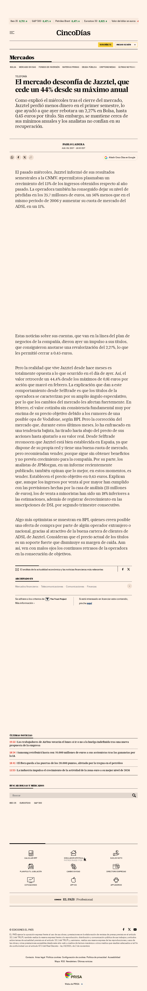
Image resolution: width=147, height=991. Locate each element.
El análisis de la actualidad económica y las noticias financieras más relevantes (61, 569)
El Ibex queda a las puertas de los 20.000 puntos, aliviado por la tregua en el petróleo (70, 763)
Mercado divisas (27, 67)
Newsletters (71, 961)
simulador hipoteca (73, 858)
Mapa (57, 961)
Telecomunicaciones (52, 586)
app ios (73, 885)
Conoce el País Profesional (74, 899)
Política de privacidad (97, 957)
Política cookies (53, 957)
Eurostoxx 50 (90, 21)
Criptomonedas (107, 67)
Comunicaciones (75, 586)
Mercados (22, 58)
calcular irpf (30, 858)
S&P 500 (36, 21)
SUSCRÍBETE (106, 44)
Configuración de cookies (74, 957)
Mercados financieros (26, 586)
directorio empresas (116, 871)
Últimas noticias (126, 67)
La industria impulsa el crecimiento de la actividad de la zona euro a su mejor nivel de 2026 (73, 770)
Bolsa (13, 67)
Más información (24, 603)
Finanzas (91, 586)
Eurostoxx (25, 803)
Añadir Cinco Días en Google (122, 157)
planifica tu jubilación (31, 871)
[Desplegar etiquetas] (129, 586)
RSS (63, 961)
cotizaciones (31, 885)
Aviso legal (40, 957)
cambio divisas (73, 871)
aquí (89, 603)
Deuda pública (89, 67)
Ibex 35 (14, 21)
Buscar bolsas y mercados (27, 785)
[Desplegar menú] (12, 32)
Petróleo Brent (62, 21)
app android (116, 885)
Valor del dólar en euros (124, 21)
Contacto (30, 957)
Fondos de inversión (49, 67)
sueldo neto (116, 858)
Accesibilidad (114, 957)
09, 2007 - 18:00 (73, 148)
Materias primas (70, 67)
